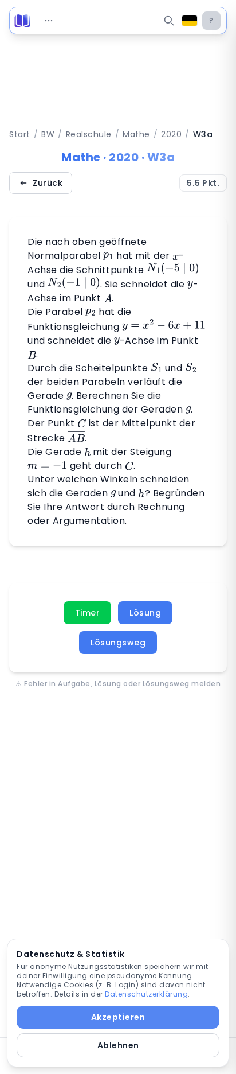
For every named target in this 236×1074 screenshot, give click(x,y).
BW (47, 134)
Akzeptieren (118, 1017)
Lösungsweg (118, 642)
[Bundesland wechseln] (190, 20)
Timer (87, 612)
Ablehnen (118, 1045)
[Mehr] (49, 20)
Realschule (89, 134)
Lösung (145, 612)
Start (19, 134)
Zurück (47, 183)
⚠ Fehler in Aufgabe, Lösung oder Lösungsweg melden (118, 683)
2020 (171, 134)
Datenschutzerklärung (146, 994)
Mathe (136, 134)
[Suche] (169, 20)
